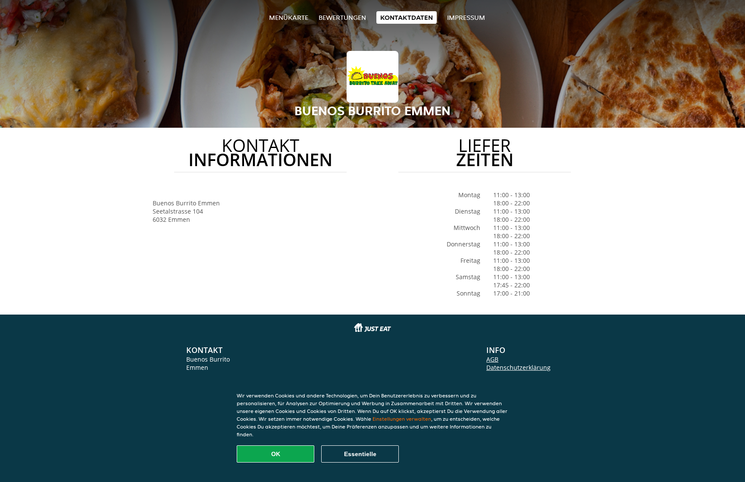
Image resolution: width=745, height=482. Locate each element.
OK (275, 453)
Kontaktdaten (406, 17)
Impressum (466, 17)
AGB (492, 359)
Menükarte (288, 17)
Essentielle (360, 453)
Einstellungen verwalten (401, 419)
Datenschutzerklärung (518, 367)
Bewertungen (342, 17)
